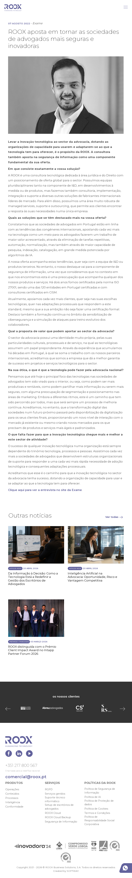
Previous (8, 708)
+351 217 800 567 (21, 765)
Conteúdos (12, 793)
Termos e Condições (97, 813)
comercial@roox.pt (25, 776)
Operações (12, 789)
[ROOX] (12, 7)
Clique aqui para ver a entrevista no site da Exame (45, 490)
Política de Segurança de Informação (99, 790)
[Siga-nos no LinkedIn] (20, 754)
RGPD (49, 789)
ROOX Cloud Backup (58, 817)
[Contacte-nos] (126, 868)
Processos (11, 798)
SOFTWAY (73, 871)
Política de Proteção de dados (99, 802)
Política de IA (92, 797)
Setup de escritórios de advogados (59, 806)
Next (123, 708)
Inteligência (12, 802)
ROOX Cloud (53, 813)
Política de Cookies (96, 808)
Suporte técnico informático (55, 799)
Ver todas (111, 517)
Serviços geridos (55, 793)
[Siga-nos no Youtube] (29, 754)
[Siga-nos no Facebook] (9, 754)
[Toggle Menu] (126, 7)
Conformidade (14, 806)
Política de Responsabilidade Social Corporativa (99, 820)
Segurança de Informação (61, 821)
